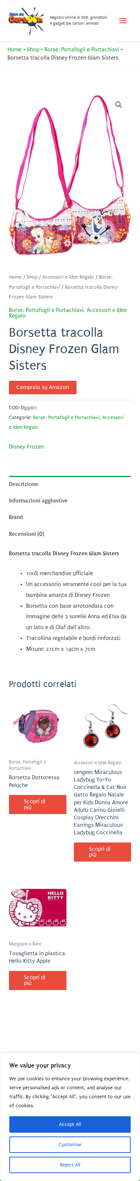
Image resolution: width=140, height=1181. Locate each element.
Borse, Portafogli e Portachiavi (81, 49)
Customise (70, 1144)
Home (14, 49)
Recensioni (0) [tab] (26, 534)
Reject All (70, 1165)
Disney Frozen (26, 447)
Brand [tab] (16, 517)
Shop (33, 49)
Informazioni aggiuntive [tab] (38, 500)
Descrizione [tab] (23, 484)
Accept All (70, 1124)
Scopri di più (35, 804)
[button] (118, 105)
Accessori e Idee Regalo (68, 277)
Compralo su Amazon (42, 387)
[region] (70, 1117)
